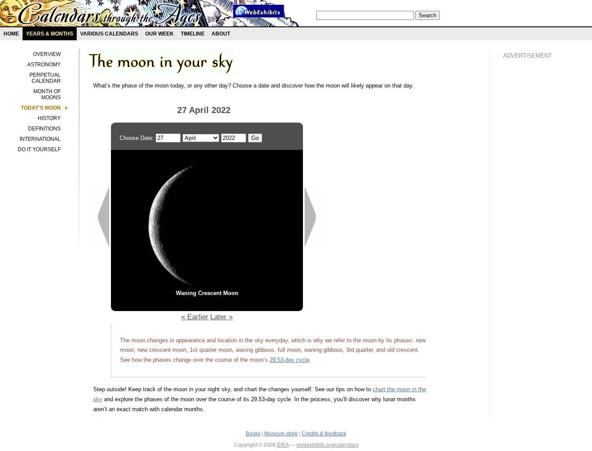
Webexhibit (258, 11)
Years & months (49, 34)
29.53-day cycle (289, 360)
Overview (47, 54)
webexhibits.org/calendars (327, 445)
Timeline (193, 34)
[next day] (312, 246)
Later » (221, 316)
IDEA (283, 445)
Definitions (44, 129)
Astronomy (44, 65)
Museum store (281, 434)
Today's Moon (41, 108)
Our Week (159, 34)
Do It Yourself (39, 149)
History (49, 118)
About (220, 34)
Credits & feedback (324, 434)
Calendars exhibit (109, 15)
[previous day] (102, 246)
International (40, 139)
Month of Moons (47, 94)
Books (253, 434)
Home (11, 34)
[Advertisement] (537, 213)
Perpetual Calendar (45, 78)
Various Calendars (109, 34)
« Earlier (194, 316)
